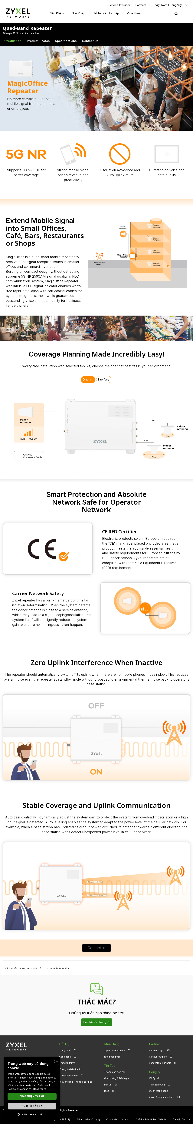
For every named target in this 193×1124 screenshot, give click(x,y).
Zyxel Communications (162, 1097)
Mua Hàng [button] (134, 13)
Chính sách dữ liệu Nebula (151, 1119)
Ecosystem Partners (160, 1062)
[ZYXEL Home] (18, 13)
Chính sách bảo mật (118, 1119)
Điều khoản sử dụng (88, 1119)
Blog (106, 1090)
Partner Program (158, 1056)
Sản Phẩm (57, 13)
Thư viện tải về (67, 1062)
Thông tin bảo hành (69, 1069)
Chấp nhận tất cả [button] (31, 1096)
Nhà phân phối (112, 1056)
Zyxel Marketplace (114, 1050)
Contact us (97, 948)
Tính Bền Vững (157, 1084)
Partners (140, 5)
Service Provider (119, 5)
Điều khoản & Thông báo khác (75, 1081)
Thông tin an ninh (68, 1075)
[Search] (176, 13)
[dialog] (32, 1088)
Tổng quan (65, 1050)
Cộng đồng (65, 1056)
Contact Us (90, 41)
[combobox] (55, 1061)
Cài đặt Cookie (181, 1119)
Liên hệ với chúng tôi (96, 1022)
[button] (32, 1114)
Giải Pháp (78, 13)
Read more (39, 1089)
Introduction (12, 41)
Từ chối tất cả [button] (32, 1106)
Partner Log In (156, 1050)
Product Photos (38, 41)
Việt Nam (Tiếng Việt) (169, 5)
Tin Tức (109, 1066)
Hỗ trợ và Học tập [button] (106, 13)
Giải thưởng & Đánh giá (116, 1078)
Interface (103, 379)
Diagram (88, 379)
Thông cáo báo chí (114, 1072)
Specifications (66, 41)
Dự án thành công (158, 1090)
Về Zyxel (154, 1078)
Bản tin (108, 1084)
